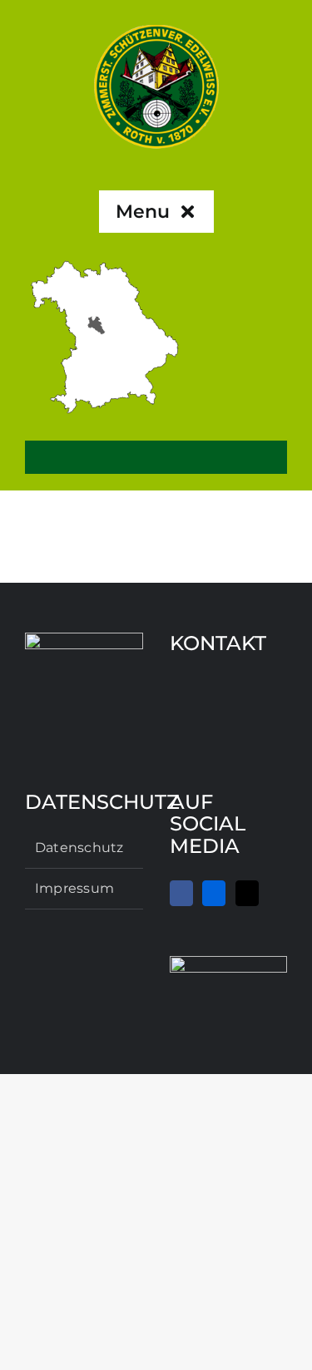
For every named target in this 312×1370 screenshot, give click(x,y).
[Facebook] (181, 893)
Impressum (74, 888)
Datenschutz (79, 847)
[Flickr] (213, 893)
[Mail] (247, 893)
